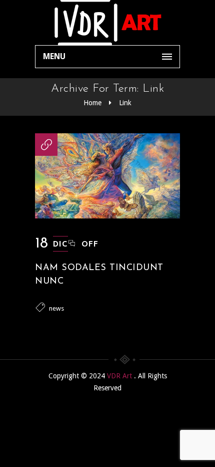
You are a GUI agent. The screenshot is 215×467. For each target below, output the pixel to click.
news (56, 308)
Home (93, 103)
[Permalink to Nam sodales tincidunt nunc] (107, 216)
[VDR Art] (107, 22)
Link (125, 103)
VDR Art (120, 376)
